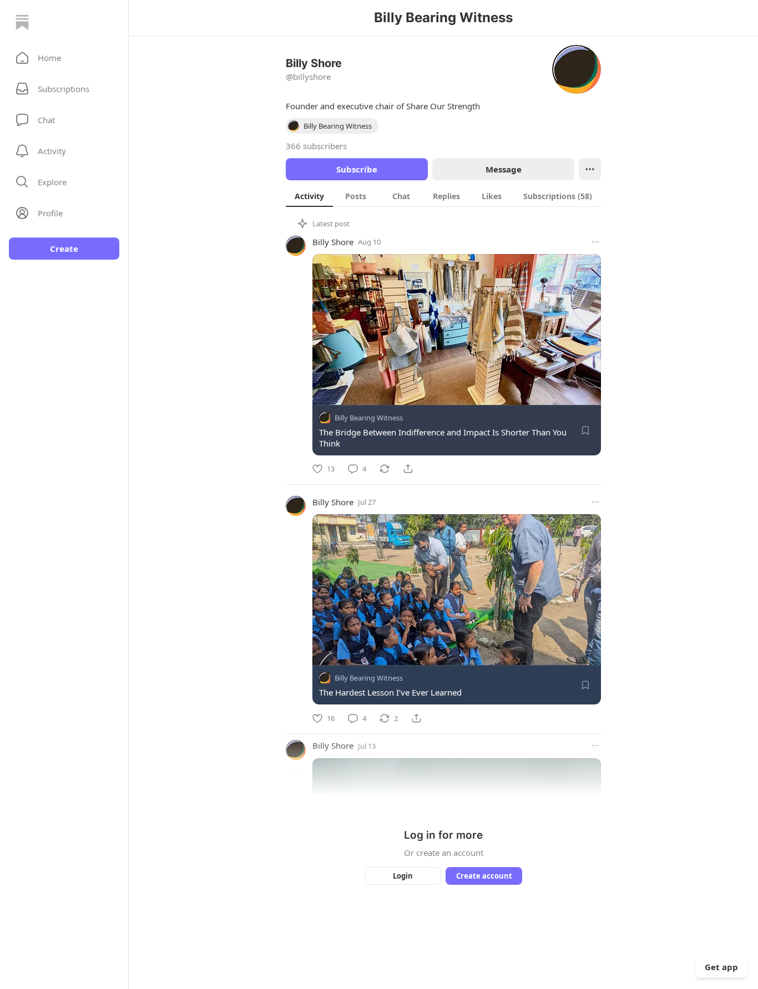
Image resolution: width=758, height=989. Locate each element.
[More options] (595, 242)
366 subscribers (316, 145)
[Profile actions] (590, 169)
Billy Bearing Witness (369, 418)
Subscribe (356, 169)
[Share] (407, 469)
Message (504, 169)
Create (64, 248)
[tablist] (443, 196)
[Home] (22, 22)
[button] (64, 57)
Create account (484, 876)
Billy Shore (332, 241)
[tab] (309, 196)
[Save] (585, 430)
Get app (721, 966)
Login (403, 876)
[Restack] (384, 469)
